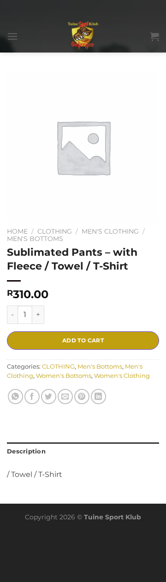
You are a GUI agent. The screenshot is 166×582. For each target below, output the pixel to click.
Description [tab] (26, 451)
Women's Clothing (122, 375)
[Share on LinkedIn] (98, 396)
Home (17, 231)
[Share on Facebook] (32, 396)
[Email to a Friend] (65, 396)
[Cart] (154, 36)
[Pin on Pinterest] (81, 396)
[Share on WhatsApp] (15, 396)
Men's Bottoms (35, 238)
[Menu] (12, 36)
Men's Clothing (110, 231)
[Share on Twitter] (48, 396)
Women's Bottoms (63, 375)
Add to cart (83, 340)
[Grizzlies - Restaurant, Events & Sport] (83, 36)
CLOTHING (54, 231)
